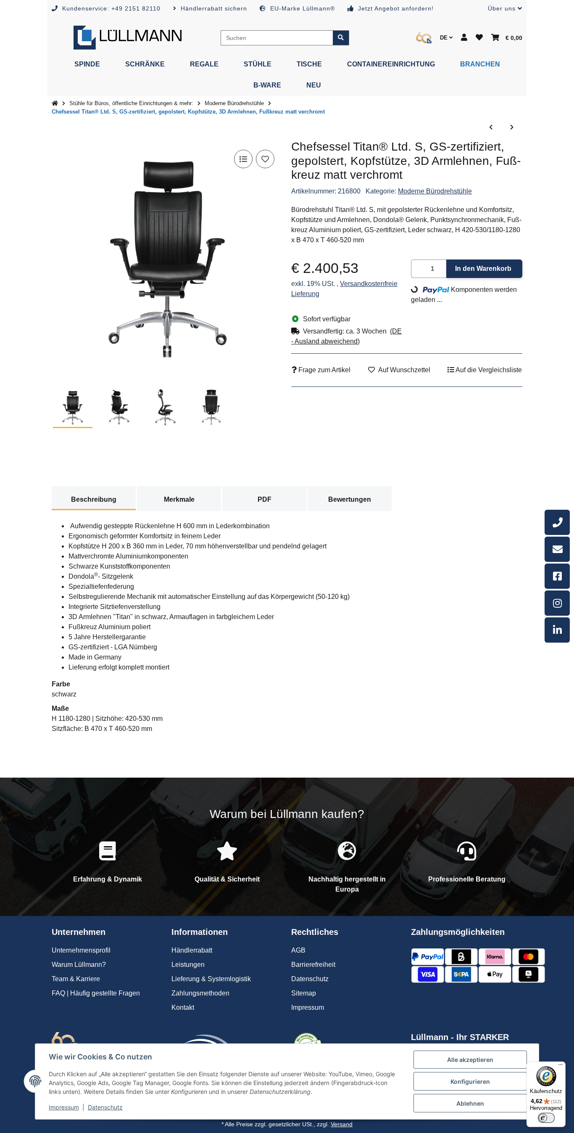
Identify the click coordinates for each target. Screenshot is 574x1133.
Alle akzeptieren (470, 1059)
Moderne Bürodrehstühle (435, 191)
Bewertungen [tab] (349, 499)
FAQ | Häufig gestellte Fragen (96, 993)
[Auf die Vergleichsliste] (243, 159)
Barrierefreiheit (313, 964)
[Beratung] (557, 522)
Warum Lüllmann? (79, 964)
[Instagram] (557, 603)
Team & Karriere (76, 978)
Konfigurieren (470, 1081)
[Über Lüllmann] (424, 38)
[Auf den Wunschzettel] (265, 159)
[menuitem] (87, 64)
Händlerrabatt (191, 950)
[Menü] (561, 1067)
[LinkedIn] (557, 630)
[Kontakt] (557, 549)
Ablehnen (470, 1103)
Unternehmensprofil (81, 950)
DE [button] (444, 37)
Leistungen (188, 964)
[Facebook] (557, 576)
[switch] (546, 1118)
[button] (501, 8)
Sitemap (303, 993)
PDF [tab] (264, 499)
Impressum (64, 1107)
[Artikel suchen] (341, 37)
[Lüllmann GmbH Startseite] (128, 37)
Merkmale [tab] (179, 499)
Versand (342, 1124)
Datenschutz (105, 1107)
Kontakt (182, 1007)
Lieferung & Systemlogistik (211, 978)
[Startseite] (55, 103)
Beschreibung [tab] (93, 499)
